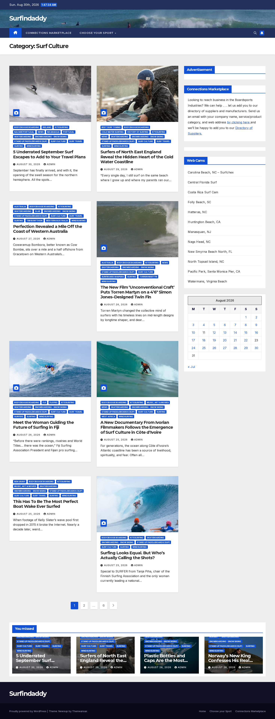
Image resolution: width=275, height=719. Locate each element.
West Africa (108, 416)
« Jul (191, 367)
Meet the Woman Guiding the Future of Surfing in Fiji (43, 425)
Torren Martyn (148, 277)
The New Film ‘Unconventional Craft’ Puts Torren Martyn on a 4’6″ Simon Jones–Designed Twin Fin (137, 292)
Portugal (68, 132)
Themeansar (79, 711)
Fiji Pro (53, 402)
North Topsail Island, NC (206, 261)
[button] (255, 33)
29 (246, 348)
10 (193, 332)
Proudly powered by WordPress (28, 711)
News (41, 132)
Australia (20, 206)
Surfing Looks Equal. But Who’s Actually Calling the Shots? (132, 555)
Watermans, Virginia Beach (207, 281)
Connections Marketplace (48, 33)
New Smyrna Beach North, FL (210, 252)
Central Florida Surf (202, 182)
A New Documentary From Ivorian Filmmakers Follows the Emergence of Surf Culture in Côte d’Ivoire (136, 427)
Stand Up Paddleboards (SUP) (30, 141)
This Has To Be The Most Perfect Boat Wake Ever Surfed (45, 504)
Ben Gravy (19, 481)
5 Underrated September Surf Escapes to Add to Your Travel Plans (49, 154)
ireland (47, 127)
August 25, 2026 (116, 439)
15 (245, 332)
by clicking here (238, 122)
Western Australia (57, 220)
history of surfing (137, 132)
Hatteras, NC (197, 212)
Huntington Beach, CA (204, 222)
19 (214, 340)
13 (224, 332)
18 (203, 340)
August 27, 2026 (29, 238)
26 (214, 348)
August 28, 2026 (160, 667)
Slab (37, 211)
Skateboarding (22, 137)
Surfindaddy (27, 18)
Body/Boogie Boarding (26, 127)
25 (204, 348)
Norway (213, 637)
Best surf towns (111, 127)
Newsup (63, 711)
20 (225, 340)
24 (193, 348)
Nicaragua (53, 132)
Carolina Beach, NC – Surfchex (211, 172)
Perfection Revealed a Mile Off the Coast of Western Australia (47, 229)
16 (256, 332)
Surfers (18, 416)
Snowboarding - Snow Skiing (51, 137)
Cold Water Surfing (113, 132)
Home (202, 711)
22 (246, 340)
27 (225, 348)
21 (235, 340)
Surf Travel (75, 141)
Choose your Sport (97, 33)
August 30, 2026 (29, 164)
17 (193, 340)
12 (214, 332)
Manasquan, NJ (199, 232)
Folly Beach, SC (199, 202)
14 (235, 332)
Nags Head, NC (199, 242)
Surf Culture (58, 141)
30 (256, 348)
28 (235, 348)
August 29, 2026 (116, 169)
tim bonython (34, 220)
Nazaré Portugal (24, 132)
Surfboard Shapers (113, 277)
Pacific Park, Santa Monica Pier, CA (214, 271)
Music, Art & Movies (158, 402)
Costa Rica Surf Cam (203, 192)
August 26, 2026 (116, 304)
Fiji (44, 402)
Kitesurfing (61, 127)
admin (51, 164)
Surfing (18, 146)
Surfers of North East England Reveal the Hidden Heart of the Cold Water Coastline (136, 156)
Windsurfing (34, 146)
